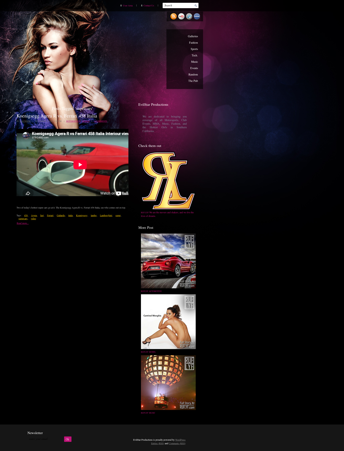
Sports (194, 49)
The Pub (193, 81)
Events (194, 68)
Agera (34, 215)
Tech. (195, 55)
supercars (23, 218)
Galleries (193, 36)
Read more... (23, 223)
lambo (94, 215)
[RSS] (174, 19)
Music (194, 62)
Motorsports (73, 121)
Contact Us (149, 5)
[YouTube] (182, 19)
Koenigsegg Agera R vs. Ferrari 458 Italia (57, 116)
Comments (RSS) (177, 443)
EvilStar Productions (131, 52)
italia (70, 215)
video (33, 218)
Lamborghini (106, 215)
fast (42, 215)
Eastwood (25, 121)
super (118, 215)
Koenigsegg (81, 215)
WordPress (180, 439)
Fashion (193, 42)
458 (26, 215)
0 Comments (100, 121)
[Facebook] (197, 19)
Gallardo (61, 215)
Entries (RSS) (157, 443)
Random (193, 74)
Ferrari (50, 215)
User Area (128, 5)
